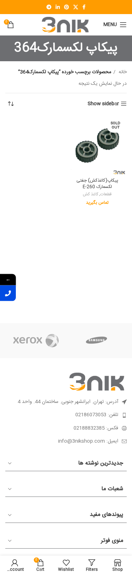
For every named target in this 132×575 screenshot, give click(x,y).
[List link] (66, 415)
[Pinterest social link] (66, 7)
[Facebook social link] (84, 7)
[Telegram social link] (49, 7)
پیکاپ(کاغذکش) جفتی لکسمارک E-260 (97, 184)
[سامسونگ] (96, 340)
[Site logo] (66, 25)
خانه (122, 72)
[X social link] (75, 7)
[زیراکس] (35, 340)
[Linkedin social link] (58, 7)
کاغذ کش (90, 195)
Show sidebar (103, 104)
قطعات (106, 195)
